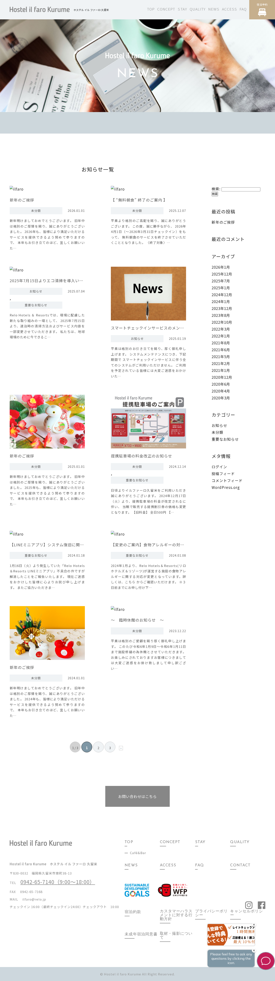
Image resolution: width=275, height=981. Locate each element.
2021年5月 (221, 356)
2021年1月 (221, 370)
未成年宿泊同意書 (141, 934)
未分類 (36, 210)
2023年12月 (222, 308)
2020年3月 (221, 397)
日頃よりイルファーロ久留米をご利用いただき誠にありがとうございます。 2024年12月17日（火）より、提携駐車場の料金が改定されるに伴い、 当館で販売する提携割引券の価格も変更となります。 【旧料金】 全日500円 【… (148, 501)
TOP (151, 9)
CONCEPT (166, 9)
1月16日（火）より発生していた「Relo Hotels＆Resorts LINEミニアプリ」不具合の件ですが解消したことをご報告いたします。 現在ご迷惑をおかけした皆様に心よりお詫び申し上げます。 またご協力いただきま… (47, 576)
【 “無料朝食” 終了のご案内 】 (139, 200)
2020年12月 (222, 377)
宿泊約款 (133, 912)
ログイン (219, 466)
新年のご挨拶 (22, 200)
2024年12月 (222, 294)
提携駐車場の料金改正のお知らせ (141, 456)
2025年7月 (221, 280)
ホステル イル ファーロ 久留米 (91, 10)
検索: (216, 188)
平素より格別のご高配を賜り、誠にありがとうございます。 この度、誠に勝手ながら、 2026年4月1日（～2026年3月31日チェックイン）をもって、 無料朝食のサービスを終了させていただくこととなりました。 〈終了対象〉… (148, 231)
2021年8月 (221, 342)
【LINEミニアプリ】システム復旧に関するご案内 (55, 544)
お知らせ (35, 291)
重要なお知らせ (36, 305)
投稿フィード (223, 473)
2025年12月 (222, 274)
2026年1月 (221, 267)
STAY (182, 9)
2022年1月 (221, 336)
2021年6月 (221, 349)
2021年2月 (221, 363)
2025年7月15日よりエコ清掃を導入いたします (53, 280)
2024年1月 (221, 301)
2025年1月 (221, 287)
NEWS (213, 9)
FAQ (243, 9)
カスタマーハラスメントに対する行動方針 (176, 915)
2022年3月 (221, 329)
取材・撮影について (176, 936)
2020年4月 (221, 391)
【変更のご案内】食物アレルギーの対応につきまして (160, 544)
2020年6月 (221, 384)
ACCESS (229, 9)
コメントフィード (227, 480)
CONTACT (240, 865)
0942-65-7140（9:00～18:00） (57, 882)
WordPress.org (226, 487)
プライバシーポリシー (211, 913)
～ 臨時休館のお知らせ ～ (137, 620)
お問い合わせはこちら (137, 796)
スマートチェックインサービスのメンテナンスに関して (162, 328)
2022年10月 (222, 322)
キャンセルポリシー (246, 913)
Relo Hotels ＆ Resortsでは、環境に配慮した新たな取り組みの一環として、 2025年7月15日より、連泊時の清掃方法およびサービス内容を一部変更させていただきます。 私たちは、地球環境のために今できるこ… (47, 326)
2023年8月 (221, 315)
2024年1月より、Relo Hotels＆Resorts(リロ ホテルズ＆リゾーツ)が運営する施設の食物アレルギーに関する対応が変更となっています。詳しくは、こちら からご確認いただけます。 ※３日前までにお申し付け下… (148, 576)
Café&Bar (138, 852)
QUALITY (198, 9)
